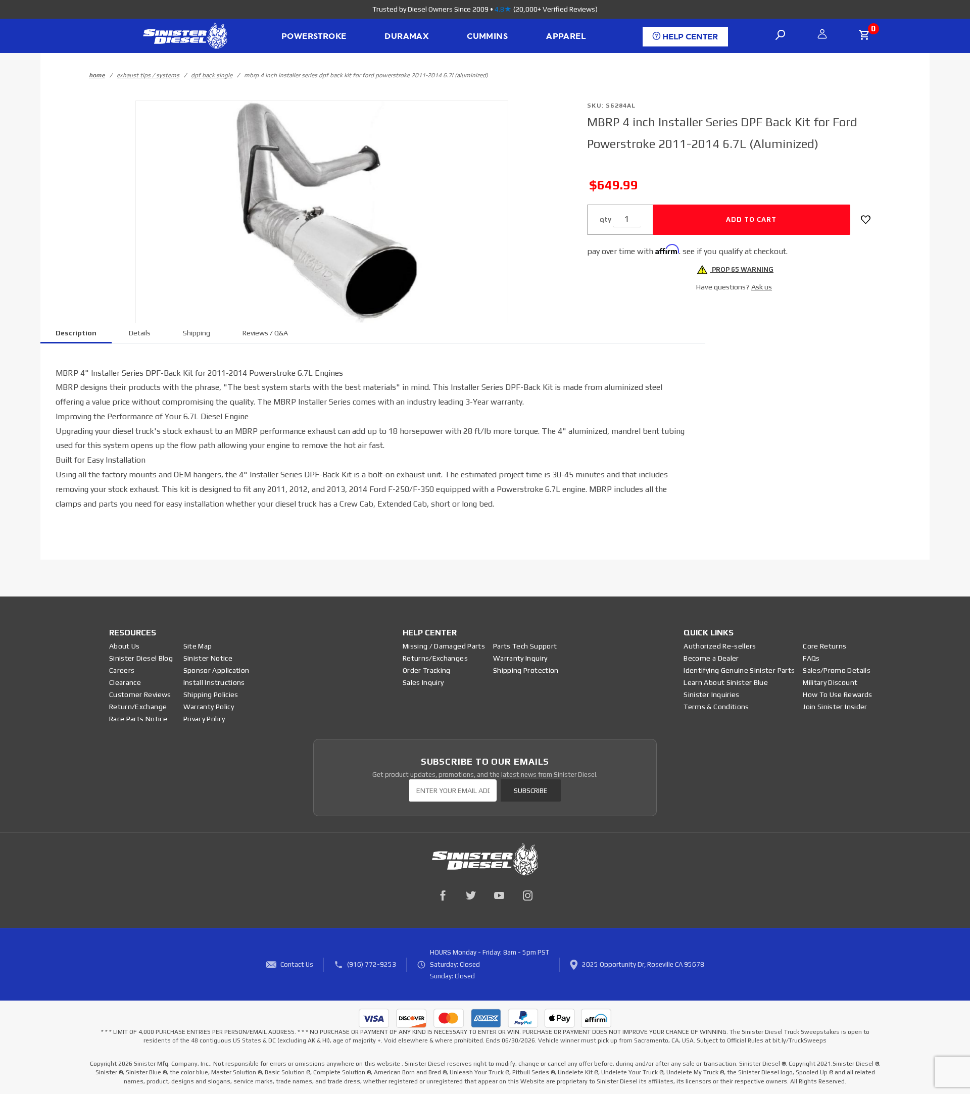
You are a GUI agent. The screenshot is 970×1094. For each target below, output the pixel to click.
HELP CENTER (689, 37)
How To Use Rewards (837, 694)
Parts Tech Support (525, 646)
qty (605, 219)
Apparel (566, 36)
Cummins (487, 36)
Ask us (761, 287)
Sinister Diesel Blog (141, 658)
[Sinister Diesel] (185, 35)
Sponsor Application (216, 670)
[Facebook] (442, 895)
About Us (124, 646)
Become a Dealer (711, 658)
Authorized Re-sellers (720, 646)
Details (140, 333)
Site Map (197, 646)
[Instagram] (527, 895)
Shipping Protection (526, 670)
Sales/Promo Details (836, 670)
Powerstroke (313, 36)
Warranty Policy (208, 707)
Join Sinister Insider (835, 707)
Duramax (406, 36)
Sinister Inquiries (711, 694)
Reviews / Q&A (265, 333)
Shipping (196, 333)
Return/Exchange (138, 707)
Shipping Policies (210, 694)
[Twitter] (471, 895)
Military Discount (830, 682)
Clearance (125, 682)
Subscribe (530, 790)
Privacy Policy (204, 719)
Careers (121, 670)
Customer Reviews (140, 694)
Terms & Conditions (716, 707)
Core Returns (824, 646)
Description (76, 333)
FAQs (811, 658)
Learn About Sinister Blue (726, 682)
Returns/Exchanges (435, 658)
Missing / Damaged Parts (444, 646)
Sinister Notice (207, 658)
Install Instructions (214, 682)
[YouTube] (499, 895)
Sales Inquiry (423, 682)
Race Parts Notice (138, 719)
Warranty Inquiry (520, 658)
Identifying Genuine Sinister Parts (739, 670)
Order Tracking (427, 670)
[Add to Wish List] (865, 220)
